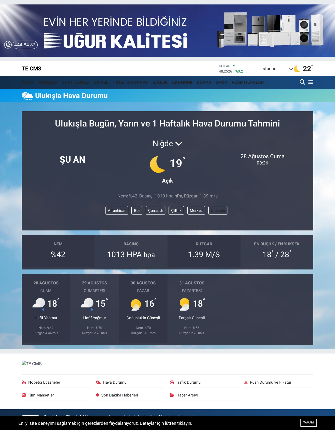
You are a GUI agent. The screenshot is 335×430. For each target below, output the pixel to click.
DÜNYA (204, 82)
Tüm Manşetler (41, 395)
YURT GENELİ (76, 82)
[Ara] (303, 82)
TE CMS (31, 68)
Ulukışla (218, 210)
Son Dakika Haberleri (119, 395)
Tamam (308, 422)
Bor (137, 210)
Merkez (196, 210)
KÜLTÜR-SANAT (132, 82)
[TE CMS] (32, 363)
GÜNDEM (48, 82)
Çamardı (155, 210)
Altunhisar (117, 210)
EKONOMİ (182, 82)
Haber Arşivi (187, 395)
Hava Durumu (114, 382)
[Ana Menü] (310, 82)
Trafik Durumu (188, 382)
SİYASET (102, 82)
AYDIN (28, 82)
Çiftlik (176, 210)
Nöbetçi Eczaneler (44, 382)
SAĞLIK (160, 82)
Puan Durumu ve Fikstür (270, 382)
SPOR (221, 82)
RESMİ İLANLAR (248, 82)
